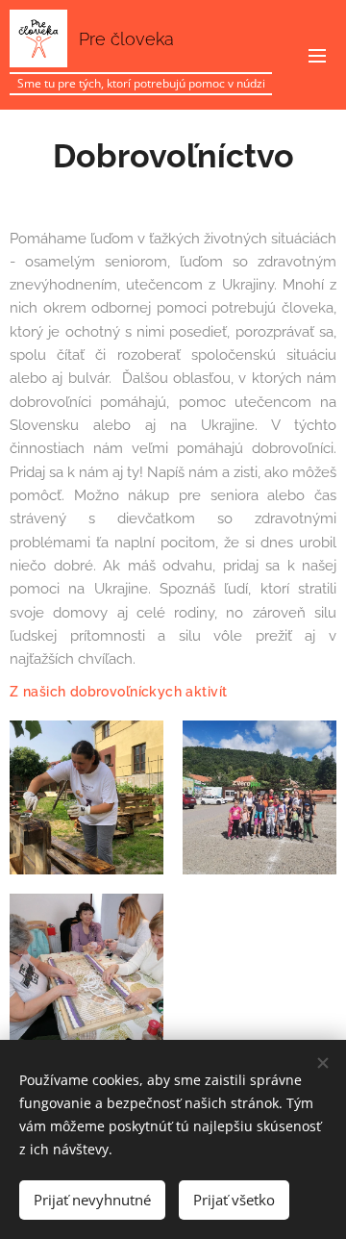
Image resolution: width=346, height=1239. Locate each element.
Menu (317, 55)
